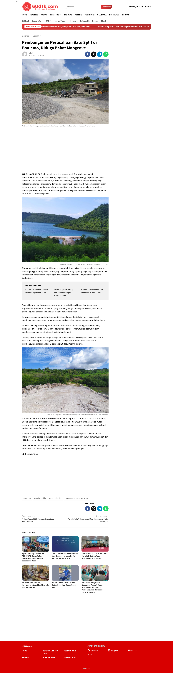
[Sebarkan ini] (87, 54)
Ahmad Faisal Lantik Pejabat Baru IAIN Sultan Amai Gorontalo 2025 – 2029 (94, 556)
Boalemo (27, 498)
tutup (17, 1)
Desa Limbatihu (55, 498)
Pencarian (107, 6)
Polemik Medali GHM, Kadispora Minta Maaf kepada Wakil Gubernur (35, 585)
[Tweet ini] (93, 54)
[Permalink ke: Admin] (24, 54)
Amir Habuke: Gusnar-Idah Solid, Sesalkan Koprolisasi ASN (64, 585)
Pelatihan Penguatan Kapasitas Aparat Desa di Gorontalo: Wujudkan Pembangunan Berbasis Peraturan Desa (92, 587)
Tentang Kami (70, 651)
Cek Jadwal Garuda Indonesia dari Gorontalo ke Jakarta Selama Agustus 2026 (65, 556)
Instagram (114, 650)
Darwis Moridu (40, 498)
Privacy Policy (70, 657)
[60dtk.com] (40, 6)
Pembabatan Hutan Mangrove (77, 498)
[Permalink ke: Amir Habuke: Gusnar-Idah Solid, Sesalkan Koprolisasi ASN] (65, 573)
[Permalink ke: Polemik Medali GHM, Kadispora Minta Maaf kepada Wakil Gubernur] (35, 573)
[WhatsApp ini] (106, 54)
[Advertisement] (11, 49)
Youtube (134, 650)
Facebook (94, 650)
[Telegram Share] (99, 54)
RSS (92, 654)
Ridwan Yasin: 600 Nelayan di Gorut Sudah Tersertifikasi (38, 519)
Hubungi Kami (49, 657)
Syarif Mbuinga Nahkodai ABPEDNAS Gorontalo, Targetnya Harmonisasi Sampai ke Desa (33, 557)
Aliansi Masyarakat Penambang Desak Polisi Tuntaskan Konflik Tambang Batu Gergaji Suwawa (118, 26)
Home (24, 651)
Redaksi (25, 657)
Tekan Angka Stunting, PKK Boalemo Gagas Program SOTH (63, 293)
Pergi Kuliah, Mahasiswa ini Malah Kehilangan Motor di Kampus (88, 519)
